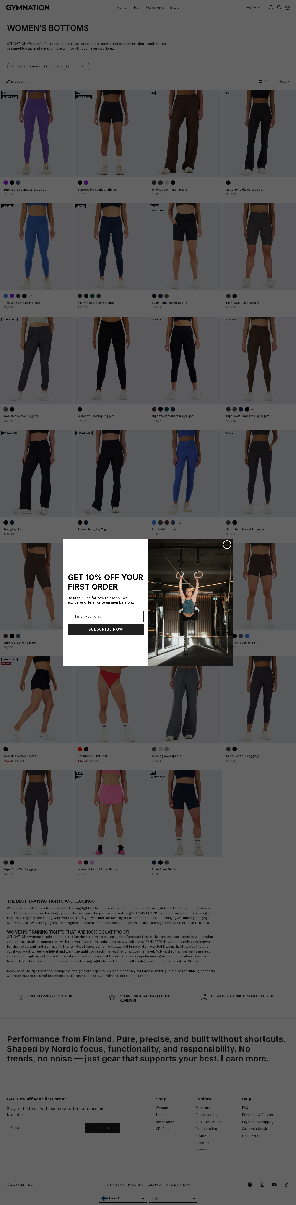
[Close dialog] (227, 544)
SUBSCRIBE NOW (105, 629)
